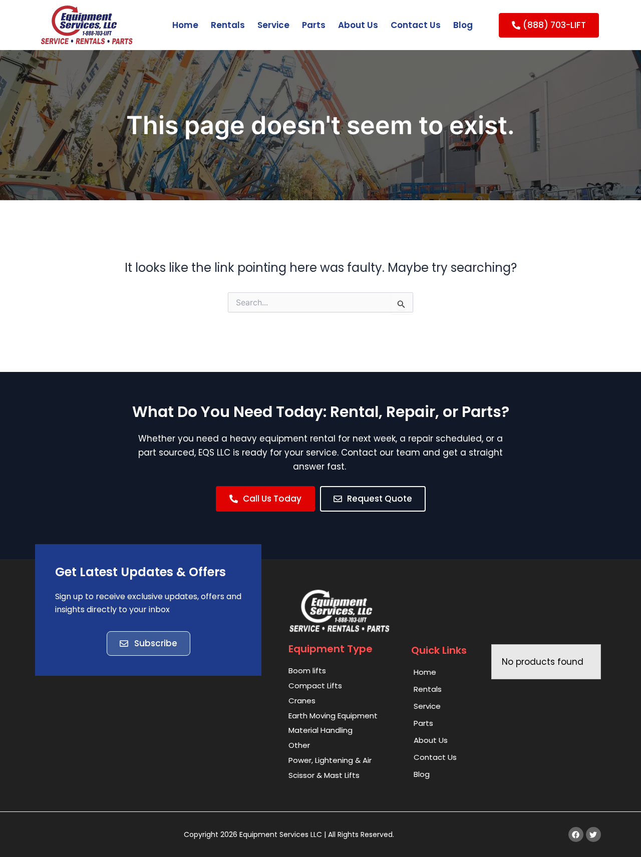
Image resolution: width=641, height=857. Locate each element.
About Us (358, 25)
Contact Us (416, 25)
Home (185, 25)
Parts (314, 25)
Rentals (228, 25)
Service (273, 25)
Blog (463, 25)
